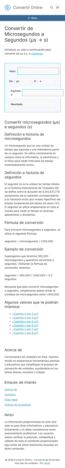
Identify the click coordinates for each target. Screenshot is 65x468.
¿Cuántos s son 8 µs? (25, 333)
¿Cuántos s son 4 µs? (25, 321)
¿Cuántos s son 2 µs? (25, 313)
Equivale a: (16, 92)
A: (35, 81)
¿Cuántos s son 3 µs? (25, 317)
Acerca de (11, 389)
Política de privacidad (18, 404)
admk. (47, 463)
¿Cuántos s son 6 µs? (25, 325)
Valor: (12, 71)
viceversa (37, 53)
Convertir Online (27, 7)
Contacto (10, 394)
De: (11, 81)
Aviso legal (11, 399)
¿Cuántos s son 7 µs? (25, 329)
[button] (52, 7)
